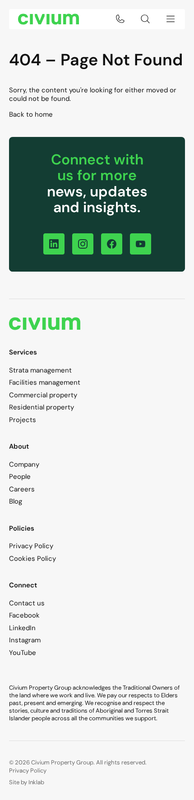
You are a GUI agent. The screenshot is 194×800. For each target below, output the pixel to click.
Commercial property (43, 395)
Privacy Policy (31, 545)
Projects (22, 419)
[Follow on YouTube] (140, 244)
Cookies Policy (32, 558)
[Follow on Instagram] (82, 244)
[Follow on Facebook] (111, 244)
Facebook (24, 615)
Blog (15, 501)
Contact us (27, 603)
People (20, 476)
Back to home (31, 114)
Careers (22, 489)
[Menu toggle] (170, 19)
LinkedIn (22, 627)
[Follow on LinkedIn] (54, 244)
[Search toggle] (145, 19)
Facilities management (44, 382)
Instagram (25, 640)
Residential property (41, 407)
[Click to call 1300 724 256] (120, 19)
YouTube (22, 652)
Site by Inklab (26, 782)
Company (24, 464)
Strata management (40, 370)
